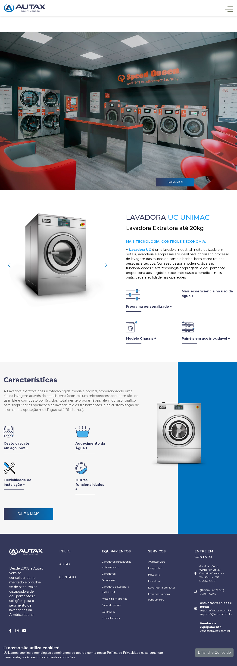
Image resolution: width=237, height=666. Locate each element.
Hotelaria (154, 574)
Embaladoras (111, 618)
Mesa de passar (112, 605)
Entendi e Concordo (214, 652)
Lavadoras (108, 573)
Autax (64, 564)
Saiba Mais (28, 514)
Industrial (154, 581)
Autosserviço (156, 561)
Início (65, 551)
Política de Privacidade (123, 652)
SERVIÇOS (157, 551)
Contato (67, 577)
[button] (106, 265)
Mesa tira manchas (114, 598)
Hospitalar (155, 568)
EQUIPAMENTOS (116, 551)
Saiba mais (175, 182)
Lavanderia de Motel (161, 587)
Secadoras (108, 580)
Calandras (108, 611)
